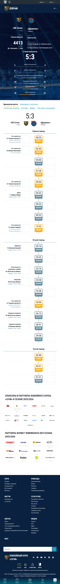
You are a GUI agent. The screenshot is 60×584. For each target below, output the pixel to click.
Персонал (33, 486)
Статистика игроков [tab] (11, 108)
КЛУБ (7, 479)
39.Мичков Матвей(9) (14, 151)
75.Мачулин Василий (14, 248)
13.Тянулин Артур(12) (13, 184)
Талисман (33, 488)
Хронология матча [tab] (10, 104)
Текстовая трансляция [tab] (46, 108)
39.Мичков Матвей (14, 326)
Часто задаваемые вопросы (12, 526)
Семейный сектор (36, 510)
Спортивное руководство (37, 490)
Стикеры (33, 506)
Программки (34, 528)
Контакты (7, 490)
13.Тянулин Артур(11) (13, 138)
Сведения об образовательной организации (16, 530)
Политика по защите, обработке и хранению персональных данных (30, 570)
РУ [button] (55, 8)
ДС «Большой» (8, 488)
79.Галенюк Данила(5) (15, 142)
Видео (32, 526)
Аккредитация (35, 530)
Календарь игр (8, 499)
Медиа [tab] (32, 108)
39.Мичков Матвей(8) (14, 140)
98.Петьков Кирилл (14, 282)
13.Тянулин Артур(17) (14, 229)
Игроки (33, 483)
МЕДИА (34, 519)
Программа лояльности (37, 499)
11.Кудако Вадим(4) (15, 152)
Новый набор (8, 528)
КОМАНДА (35, 479)
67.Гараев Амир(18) (15, 307)
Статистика (8, 501)
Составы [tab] (24, 108)
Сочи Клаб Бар (35, 513)
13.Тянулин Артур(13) (13, 303)
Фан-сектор (34, 503)
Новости (33, 521)
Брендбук (33, 533)
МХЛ (6, 539)
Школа (6, 521)
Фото (32, 523)
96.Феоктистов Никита (13, 271)
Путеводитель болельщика (38, 508)
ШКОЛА (8, 519)
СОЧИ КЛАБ (36, 496)
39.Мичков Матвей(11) (14, 305)
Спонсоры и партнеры (10, 483)
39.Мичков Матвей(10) (15, 231)
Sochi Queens (34, 501)
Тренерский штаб (35, 481)
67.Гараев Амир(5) (15, 227)
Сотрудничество (9, 486)
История (7, 481)
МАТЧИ (7, 496)
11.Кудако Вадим (15, 195)
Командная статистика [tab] (29, 104)
